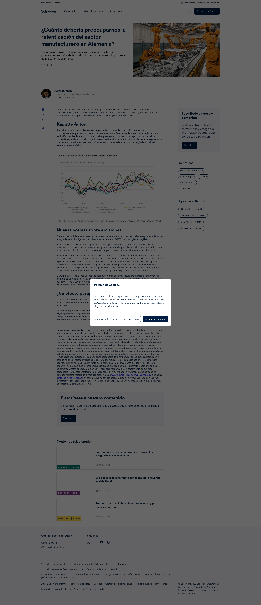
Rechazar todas (131, 318)
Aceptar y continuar (155, 318)
